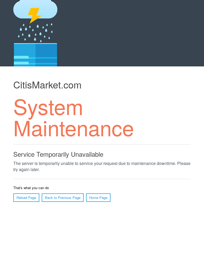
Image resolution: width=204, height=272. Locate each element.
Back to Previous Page (62, 197)
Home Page (98, 197)
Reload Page (26, 197)
